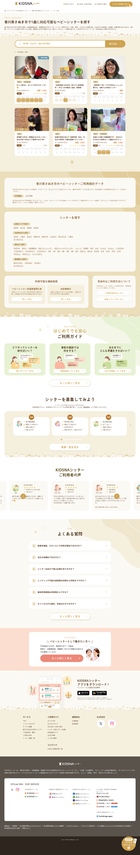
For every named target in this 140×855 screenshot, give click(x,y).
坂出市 (29, 236)
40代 (119, 251)
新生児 (90, 251)
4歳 (67, 251)
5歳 (72, 251)
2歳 (58, 251)
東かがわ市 (62, 236)
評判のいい (26, 254)
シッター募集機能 (84, 407)
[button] (58, 439)
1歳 (54, 251)
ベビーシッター (56, 27)
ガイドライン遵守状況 (88, 825)
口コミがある (37, 254)
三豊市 (70, 236)
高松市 (16, 236)
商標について (26, 828)
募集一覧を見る (70, 447)
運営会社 (7, 825)
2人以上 (103, 248)
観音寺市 (45, 236)
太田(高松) (28, 263)
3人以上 (111, 248)
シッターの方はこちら (119, 4)
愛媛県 (29, 228)
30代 (113, 251)
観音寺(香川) (18, 263)
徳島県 (16, 228)
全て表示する (18, 239)
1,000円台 (120, 248)
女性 (96, 248)
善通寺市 (37, 236)
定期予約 (17, 248)
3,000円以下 (41, 251)
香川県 (22, 228)
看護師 (86, 248)
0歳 (49, 251)
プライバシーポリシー (73, 825)
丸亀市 (22, 236)
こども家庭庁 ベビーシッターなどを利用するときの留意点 (114, 825)
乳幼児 (96, 251)
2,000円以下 (30, 251)
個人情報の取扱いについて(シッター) (30, 825)
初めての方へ (69, 4)
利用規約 (14, 825)
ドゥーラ (78, 248)
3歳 (63, 251)
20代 (108, 251)
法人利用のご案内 (101, 4)
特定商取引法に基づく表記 (12, 828)
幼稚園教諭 (32, 248)
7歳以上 (83, 251)
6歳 (76, 251)
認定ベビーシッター (45, 248)
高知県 (36, 228)
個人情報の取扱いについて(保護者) (54, 825)
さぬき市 (53, 236)
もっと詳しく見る (70, 616)
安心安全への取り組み (84, 4)
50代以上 (17, 254)
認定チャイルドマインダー (64, 248)
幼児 (102, 251)
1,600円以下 (18, 251)
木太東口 (37, 263)
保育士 (24, 248)
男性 (91, 248)
